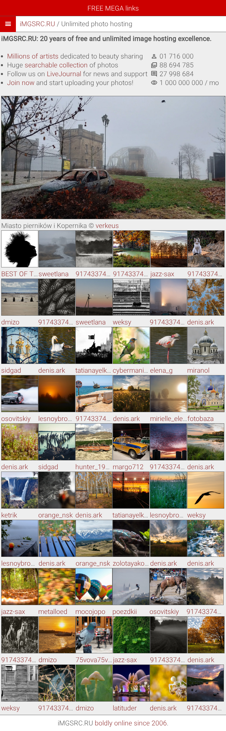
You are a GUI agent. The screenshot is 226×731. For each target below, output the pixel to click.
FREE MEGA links (113, 8)
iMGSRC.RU (37, 24)
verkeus (107, 226)
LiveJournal (64, 74)
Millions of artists (33, 56)
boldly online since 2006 (131, 723)
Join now (20, 83)
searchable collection (56, 65)
